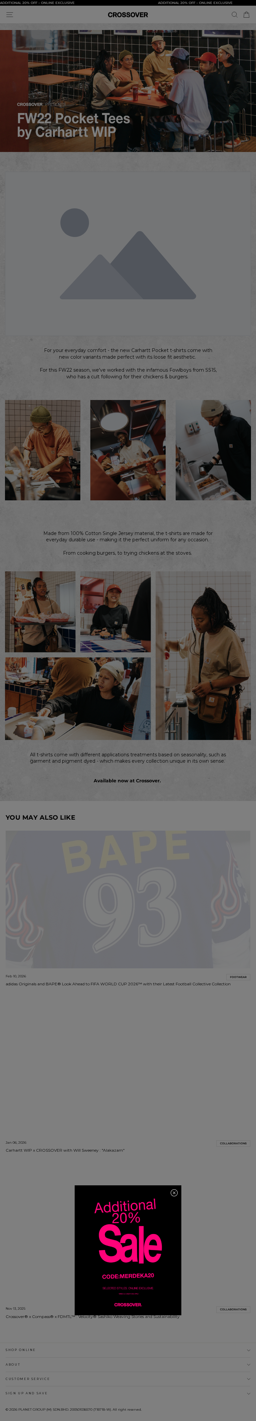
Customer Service (28, 1379)
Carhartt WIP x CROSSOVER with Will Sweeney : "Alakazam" (65, 1150)
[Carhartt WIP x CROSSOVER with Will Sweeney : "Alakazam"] (128, 1066)
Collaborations (233, 1143)
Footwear (238, 977)
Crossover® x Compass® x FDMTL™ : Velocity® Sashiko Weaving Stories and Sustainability (93, 1316)
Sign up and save (27, 1393)
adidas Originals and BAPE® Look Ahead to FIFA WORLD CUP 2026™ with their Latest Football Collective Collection (118, 983)
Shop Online (21, 1350)
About (13, 1364)
